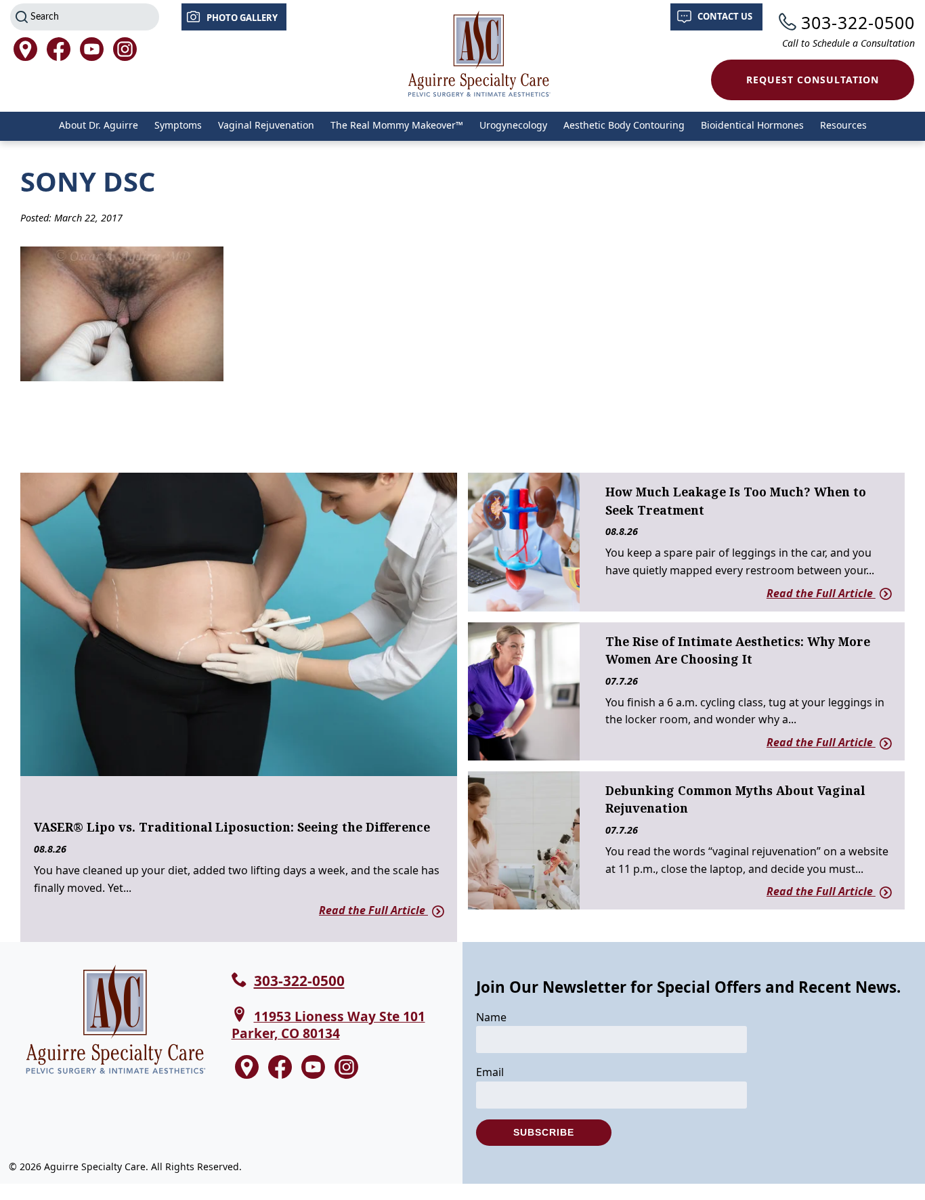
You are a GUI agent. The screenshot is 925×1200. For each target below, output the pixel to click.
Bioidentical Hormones (752, 125)
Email (490, 1072)
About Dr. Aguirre (98, 125)
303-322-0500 (858, 22)
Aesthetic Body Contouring (624, 125)
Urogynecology (513, 125)
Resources (843, 125)
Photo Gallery (242, 18)
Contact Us (724, 16)
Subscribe (543, 1132)
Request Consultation (812, 79)
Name (491, 1017)
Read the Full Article (373, 910)
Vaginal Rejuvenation (266, 125)
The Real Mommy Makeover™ (396, 125)
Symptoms (178, 125)
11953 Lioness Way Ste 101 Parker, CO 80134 (328, 1024)
